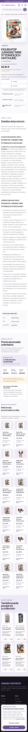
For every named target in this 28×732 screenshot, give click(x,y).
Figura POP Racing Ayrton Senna (6, 659)
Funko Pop (3, 698)
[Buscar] (25, 9)
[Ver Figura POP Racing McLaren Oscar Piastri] (20, 648)
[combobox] (13, 9)
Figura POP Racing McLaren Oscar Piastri (19, 660)
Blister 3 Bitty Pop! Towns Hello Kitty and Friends (6, 629)
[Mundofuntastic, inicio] (10, 5)
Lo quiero (15, 81)
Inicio (2, 14)
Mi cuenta (17, 698)
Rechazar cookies (14, 723)
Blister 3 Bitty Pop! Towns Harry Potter (20, 628)
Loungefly (3, 701)
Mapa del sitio (18, 703)
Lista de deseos (18, 701)
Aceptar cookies (14, 727)
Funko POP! (14, 325)
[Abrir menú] (3, 5)
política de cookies (20, 719)
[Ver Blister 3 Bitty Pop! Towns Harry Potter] (20, 618)
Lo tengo (15, 85)
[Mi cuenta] (22, 5)
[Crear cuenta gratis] (19, 5)
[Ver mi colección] (25, 5)
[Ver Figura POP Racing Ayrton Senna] (7, 648)
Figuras (2, 703)
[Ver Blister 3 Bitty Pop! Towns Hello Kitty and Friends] (7, 618)
